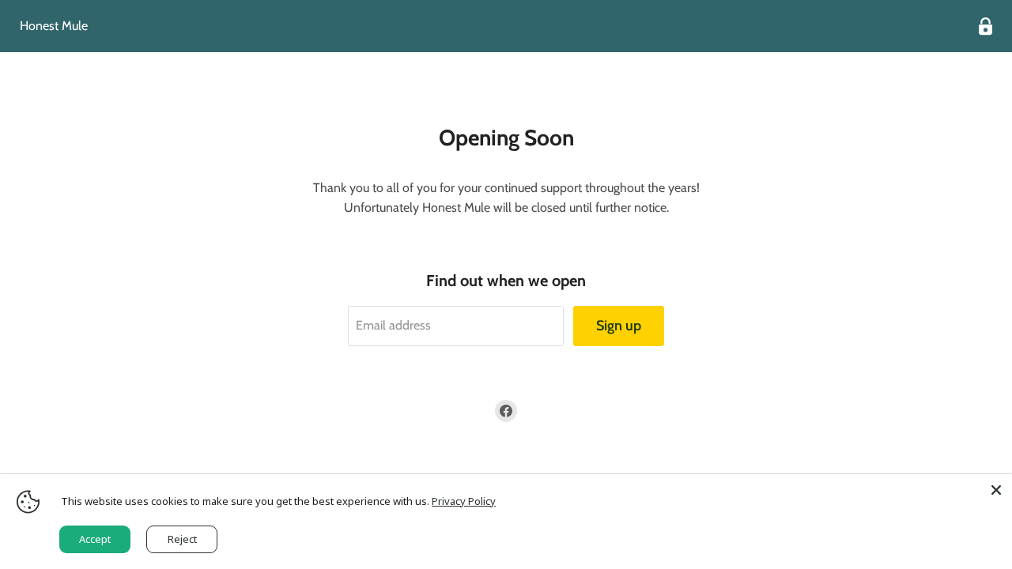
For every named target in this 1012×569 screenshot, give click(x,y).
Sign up (618, 325)
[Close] (996, 490)
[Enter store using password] (985, 26)
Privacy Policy (464, 501)
